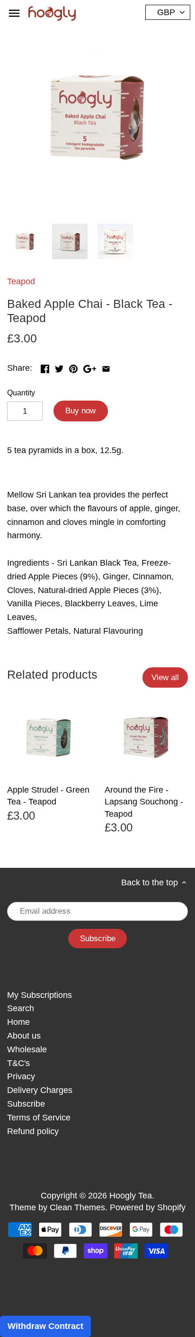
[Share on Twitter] (59, 367)
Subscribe (26, 1104)
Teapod (21, 281)
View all (165, 677)
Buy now (80, 410)
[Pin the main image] (73, 367)
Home (18, 1022)
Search (20, 1008)
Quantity (21, 392)
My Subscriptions (39, 995)
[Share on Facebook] (45, 367)
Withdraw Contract (45, 1326)
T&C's (18, 1063)
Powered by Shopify (148, 1207)
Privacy (21, 1076)
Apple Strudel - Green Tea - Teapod (48, 795)
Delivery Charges (39, 1090)
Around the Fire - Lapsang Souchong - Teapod (144, 801)
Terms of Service (39, 1117)
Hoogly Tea (130, 1195)
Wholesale (27, 1049)
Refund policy (33, 1131)
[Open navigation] (14, 13)
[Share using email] (106, 367)
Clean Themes (77, 1207)
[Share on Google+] (89, 367)
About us (24, 1035)
